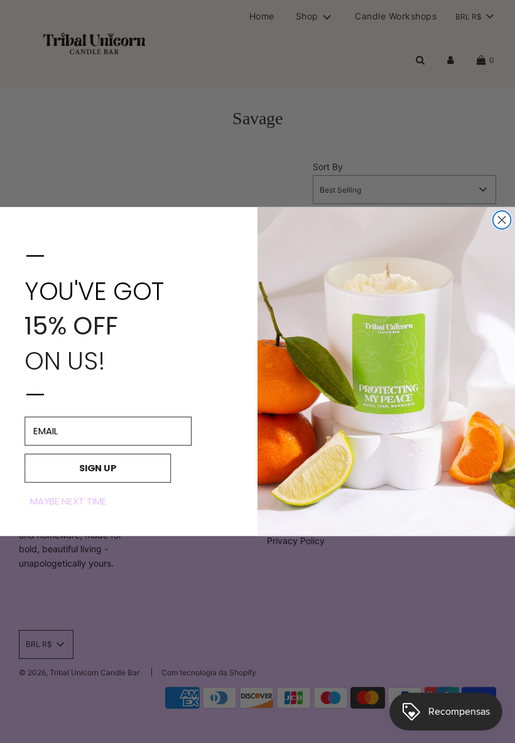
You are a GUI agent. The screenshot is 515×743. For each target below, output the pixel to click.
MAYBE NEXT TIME (68, 501)
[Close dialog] (502, 220)
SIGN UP (98, 467)
